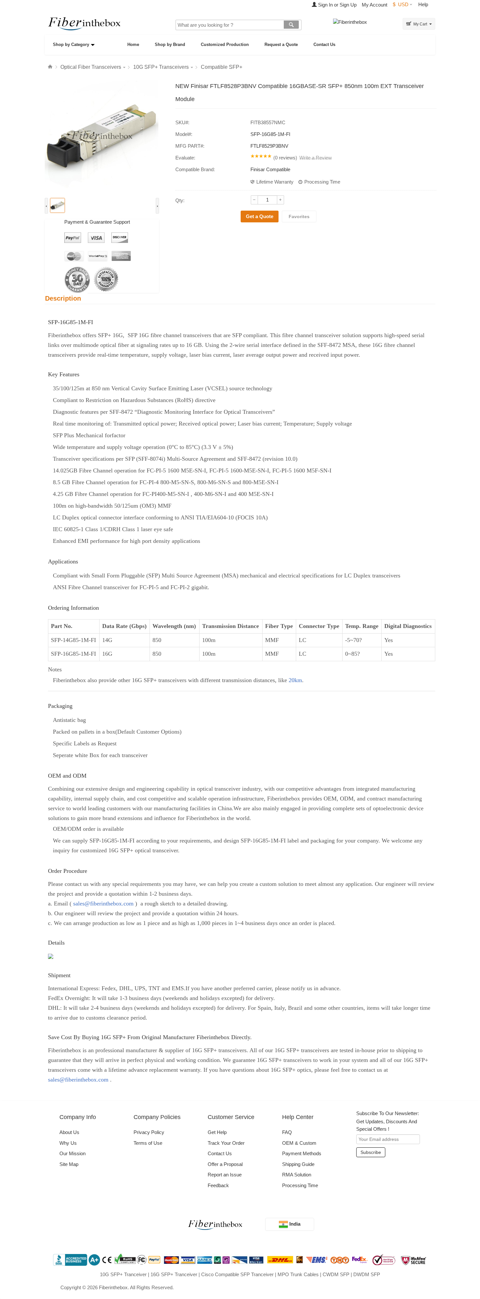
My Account (374, 4)
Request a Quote (281, 44)
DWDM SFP (366, 1274)
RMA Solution (296, 1174)
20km (295, 680)
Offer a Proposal (225, 1164)
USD (400, 4)
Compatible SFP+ (221, 67)
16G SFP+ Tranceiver (174, 1274)
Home (133, 44)
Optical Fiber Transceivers (90, 67)
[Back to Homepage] (51, 67)
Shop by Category (71, 44)
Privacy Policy (149, 1132)
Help (423, 4)
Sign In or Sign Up (337, 4)
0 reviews (285, 157)
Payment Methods (301, 1153)
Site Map (68, 1164)
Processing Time (322, 182)
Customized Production (225, 44)
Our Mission (72, 1153)
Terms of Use (148, 1143)
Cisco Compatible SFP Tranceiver (237, 1274)
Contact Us (324, 44)
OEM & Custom (299, 1143)
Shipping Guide (298, 1164)
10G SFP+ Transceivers (161, 67)
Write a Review (315, 157)
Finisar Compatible (270, 169)
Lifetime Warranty (275, 182)
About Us (69, 1132)
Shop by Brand (170, 44)
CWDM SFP (336, 1274)
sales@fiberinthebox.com (103, 903)
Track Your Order (226, 1143)
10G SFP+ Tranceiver (123, 1274)
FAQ (287, 1132)
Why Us (68, 1143)
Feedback (218, 1185)
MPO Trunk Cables (298, 1274)
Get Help (217, 1132)
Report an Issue (225, 1174)
